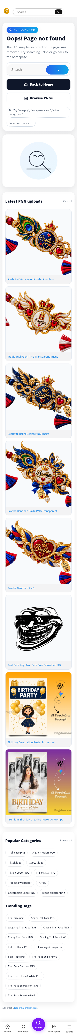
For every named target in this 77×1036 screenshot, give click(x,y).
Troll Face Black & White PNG (24, 976)
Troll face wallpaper (19, 883)
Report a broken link (25, 1008)
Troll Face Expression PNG (23, 985)
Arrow (42, 883)
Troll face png (16, 918)
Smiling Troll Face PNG (53, 937)
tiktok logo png (16, 956)
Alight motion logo (43, 852)
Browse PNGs (41, 98)
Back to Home (41, 84)
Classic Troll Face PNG (56, 927)
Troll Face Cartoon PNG (21, 966)
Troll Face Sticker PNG (44, 956)
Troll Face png (16, 852)
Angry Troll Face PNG (43, 918)
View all (67, 201)
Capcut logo (36, 862)
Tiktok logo (15, 862)
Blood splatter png (53, 893)
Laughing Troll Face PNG (22, 927)
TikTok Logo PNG (18, 872)
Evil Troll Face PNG (18, 947)
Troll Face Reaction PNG (21, 995)
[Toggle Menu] (70, 12)
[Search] (58, 11)
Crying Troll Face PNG (20, 937)
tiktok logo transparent (50, 947)
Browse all (66, 840)
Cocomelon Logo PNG (21, 893)
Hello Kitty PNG (45, 872)
